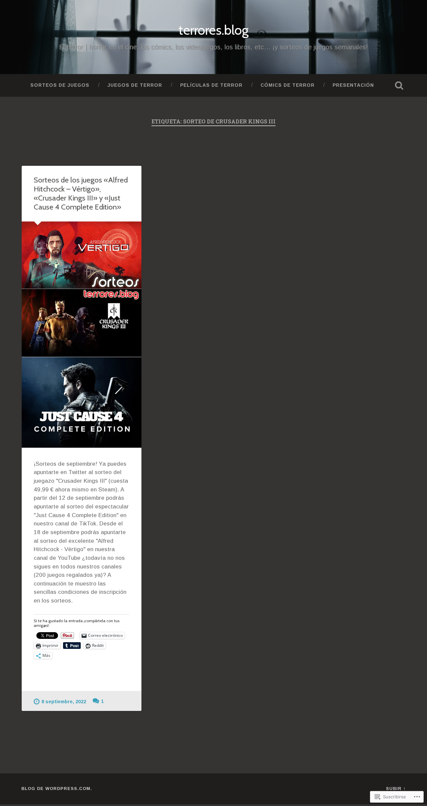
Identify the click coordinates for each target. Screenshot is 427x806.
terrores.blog (213, 30)
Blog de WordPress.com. (56, 788)
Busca (399, 85)
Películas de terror (211, 85)
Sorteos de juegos (59, 85)
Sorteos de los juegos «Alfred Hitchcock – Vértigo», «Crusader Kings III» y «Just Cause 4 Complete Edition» (81, 193)
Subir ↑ (396, 788)
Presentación (353, 85)
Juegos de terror (134, 85)
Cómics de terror (288, 85)
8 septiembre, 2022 (63, 701)
